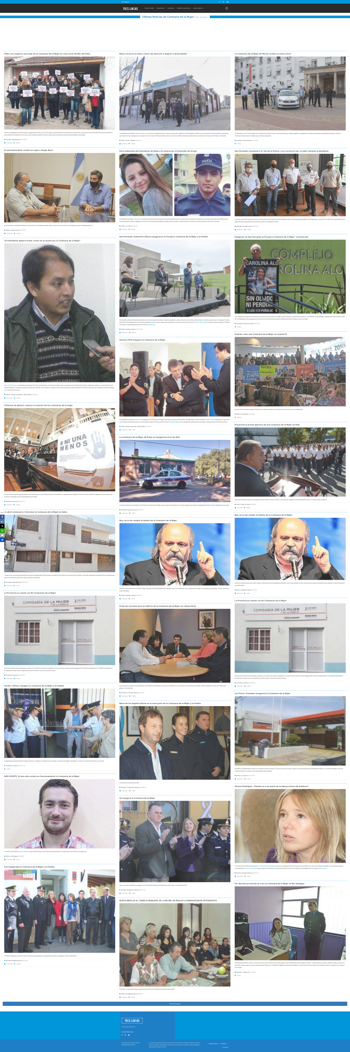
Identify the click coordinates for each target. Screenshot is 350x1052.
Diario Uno (15, 501)
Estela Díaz (151, 324)
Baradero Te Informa (133, 890)
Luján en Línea (15, 230)
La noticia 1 (15, 675)
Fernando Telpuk (174, 422)
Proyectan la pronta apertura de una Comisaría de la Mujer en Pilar (267, 425)
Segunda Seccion (132, 510)
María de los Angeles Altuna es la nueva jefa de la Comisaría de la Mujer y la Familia (160, 703)
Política (123, 140)
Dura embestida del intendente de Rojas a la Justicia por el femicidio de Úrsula (158, 151)
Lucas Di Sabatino (24, 851)
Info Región (245, 414)
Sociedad (8, 139)
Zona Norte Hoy (247, 226)
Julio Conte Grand (200, 322)
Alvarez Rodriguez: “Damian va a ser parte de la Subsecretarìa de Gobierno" (272, 786)
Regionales (161, 8)
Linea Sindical (198, 8)
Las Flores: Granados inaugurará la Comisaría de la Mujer (262, 693)
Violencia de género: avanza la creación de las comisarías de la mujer (38, 405)
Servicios (223, 1043)
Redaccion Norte (131, 329)
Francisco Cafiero (251, 868)
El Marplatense (16, 139)
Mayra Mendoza (141, 133)
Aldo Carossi (323, 868)
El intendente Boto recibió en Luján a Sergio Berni (28, 150)
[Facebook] (220, 2)
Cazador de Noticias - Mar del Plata (21, 394)
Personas (170, 8)
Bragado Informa (17, 960)
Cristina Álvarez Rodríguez (266, 866)
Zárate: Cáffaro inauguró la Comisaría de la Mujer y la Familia (34, 686)
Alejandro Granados (222, 505)
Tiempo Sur (246, 972)
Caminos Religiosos (184, 8)
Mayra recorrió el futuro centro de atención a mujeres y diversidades (153, 54)
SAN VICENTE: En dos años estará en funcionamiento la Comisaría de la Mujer (41, 776)
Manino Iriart (210, 419)
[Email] (2, 535)
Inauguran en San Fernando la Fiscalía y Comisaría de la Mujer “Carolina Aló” (272, 237)
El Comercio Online (248, 323)
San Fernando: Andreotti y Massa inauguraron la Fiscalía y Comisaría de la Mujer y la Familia (163, 237)
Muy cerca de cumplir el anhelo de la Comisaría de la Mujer (263, 515)
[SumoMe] (2, 539)
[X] (2, 526)
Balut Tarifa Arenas (10, 385)
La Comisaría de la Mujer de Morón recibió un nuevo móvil (263, 54)
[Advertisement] (175, 33)
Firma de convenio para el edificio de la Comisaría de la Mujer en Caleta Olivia (157, 606)
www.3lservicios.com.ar (128, 1044)
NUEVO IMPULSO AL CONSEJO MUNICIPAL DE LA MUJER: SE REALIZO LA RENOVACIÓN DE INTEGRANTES (168, 900)
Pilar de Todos (246, 504)
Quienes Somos (213, 1043)
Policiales (8, 501)
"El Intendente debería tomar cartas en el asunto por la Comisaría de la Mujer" (42, 241)
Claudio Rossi (138, 219)
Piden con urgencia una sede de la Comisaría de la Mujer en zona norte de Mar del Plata (47, 54)
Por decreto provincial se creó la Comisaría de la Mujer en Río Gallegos (269, 884)
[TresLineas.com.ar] (131, 8)
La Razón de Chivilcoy (134, 787)
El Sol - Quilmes (130, 140)
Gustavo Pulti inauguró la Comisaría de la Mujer (142, 340)
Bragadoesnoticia (131, 994)
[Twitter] (224, 2)
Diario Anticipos (247, 140)
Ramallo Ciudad (246, 590)
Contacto (225, 1047)
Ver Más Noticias (175, 1004)
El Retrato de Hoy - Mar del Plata (135, 426)
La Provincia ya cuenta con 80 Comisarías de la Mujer (30, 593)
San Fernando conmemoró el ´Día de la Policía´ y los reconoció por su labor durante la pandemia (281, 151)
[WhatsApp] (2, 530)
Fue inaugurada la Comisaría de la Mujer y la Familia (29, 867)
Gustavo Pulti (138, 419)
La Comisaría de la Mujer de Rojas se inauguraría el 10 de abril (149, 437)
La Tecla (128, 226)
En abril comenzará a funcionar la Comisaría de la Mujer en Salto (35, 512)
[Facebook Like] (2, 521)
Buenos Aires (149, 8)
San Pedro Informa (247, 873)
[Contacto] (227, 2)
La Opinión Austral (132, 692)
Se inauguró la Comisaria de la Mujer (137, 798)
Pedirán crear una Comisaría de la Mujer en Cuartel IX (261, 334)
